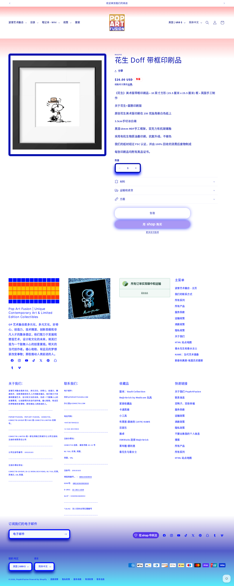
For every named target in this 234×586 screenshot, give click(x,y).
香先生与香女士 (128, 452)
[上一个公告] (10, 3)
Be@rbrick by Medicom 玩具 (135, 397)
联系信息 (180, 397)
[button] (17, 22)
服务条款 (180, 312)
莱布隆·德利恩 (127, 446)
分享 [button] (120, 71)
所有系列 (180, 300)
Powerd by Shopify (38, 579)
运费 (130, 84)
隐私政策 (180, 330)
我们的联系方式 (183, 294)
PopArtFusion (22, 579)
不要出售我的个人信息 (187, 433)
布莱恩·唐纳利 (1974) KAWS (134, 421)
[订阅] (65, 534)
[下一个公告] (224, 3)
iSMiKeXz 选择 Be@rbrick (134, 439)
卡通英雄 (124, 409)
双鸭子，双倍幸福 (185, 403)
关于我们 (180, 336)
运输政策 (180, 318)
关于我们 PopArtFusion (188, 391)
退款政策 (180, 324)
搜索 (177, 439)
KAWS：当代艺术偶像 (187, 354)
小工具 (123, 415)
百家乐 (123, 427)
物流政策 (89, 579)
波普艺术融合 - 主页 (186, 288)
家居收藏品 (125, 403)
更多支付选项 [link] (152, 232)
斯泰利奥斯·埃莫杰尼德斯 (189, 360)
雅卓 (121, 433)
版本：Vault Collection (132, 391)
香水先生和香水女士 (186, 348)
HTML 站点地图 (183, 342)
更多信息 (144, 293)
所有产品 (180, 306)
